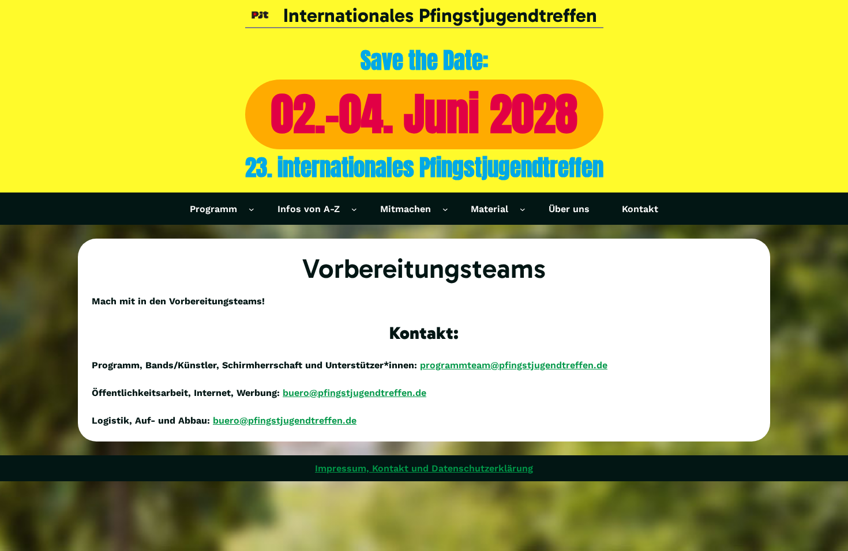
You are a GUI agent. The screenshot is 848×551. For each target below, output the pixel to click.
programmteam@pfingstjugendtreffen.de (513, 365)
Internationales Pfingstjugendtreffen (440, 15)
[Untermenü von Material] (523, 209)
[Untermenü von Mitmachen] (445, 209)
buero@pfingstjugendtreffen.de (354, 392)
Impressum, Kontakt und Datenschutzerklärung (424, 468)
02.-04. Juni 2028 (424, 114)
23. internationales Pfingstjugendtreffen (424, 167)
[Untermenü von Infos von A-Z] (354, 209)
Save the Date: (424, 60)
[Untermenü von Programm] (251, 209)
